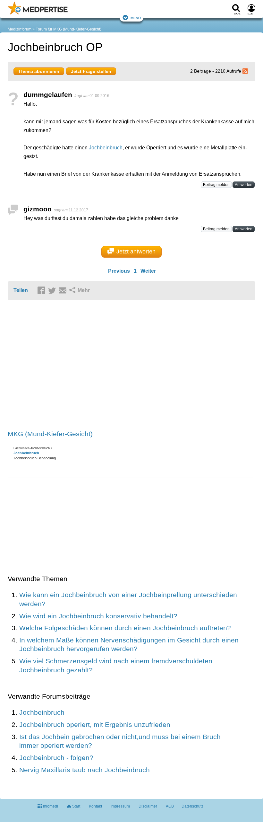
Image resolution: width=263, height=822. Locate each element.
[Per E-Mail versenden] (63, 290)
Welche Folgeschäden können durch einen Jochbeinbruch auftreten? (125, 628)
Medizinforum (19, 29)
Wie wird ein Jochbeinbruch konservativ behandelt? (98, 616)
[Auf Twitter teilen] (53, 290)
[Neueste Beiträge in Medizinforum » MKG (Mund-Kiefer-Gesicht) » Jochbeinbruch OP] (246, 71)
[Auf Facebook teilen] (42, 290)
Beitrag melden (216, 184)
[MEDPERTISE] (38, 13)
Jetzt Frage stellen (91, 71)
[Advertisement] (107, 365)
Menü (136, 17)
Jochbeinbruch (106, 147)
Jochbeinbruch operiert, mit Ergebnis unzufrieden (94, 724)
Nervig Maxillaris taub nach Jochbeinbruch (84, 769)
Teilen (20, 290)
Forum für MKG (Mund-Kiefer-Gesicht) (68, 29)
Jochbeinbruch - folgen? (56, 757)
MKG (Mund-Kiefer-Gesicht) (50, 434)
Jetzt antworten (136, 251)
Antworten (243, 184)
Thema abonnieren (38, 71)
